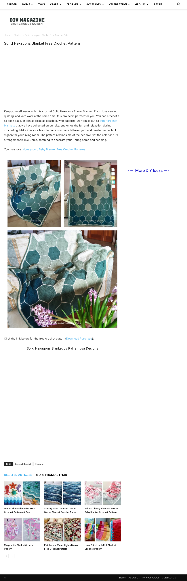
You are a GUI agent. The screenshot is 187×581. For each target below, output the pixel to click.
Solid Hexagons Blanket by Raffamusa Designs (62, 348)
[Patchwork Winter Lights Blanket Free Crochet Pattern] (62, 529)
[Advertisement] (116, 21)
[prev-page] (6, 556)
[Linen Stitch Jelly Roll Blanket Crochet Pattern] (103, 529)
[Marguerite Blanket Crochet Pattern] (22, 529)
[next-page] (12, 556)
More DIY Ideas (149, 170)
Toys (41, 4)
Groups (140, 4)
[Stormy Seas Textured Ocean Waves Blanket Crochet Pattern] (62, 493)
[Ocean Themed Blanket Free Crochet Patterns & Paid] (22, 493)
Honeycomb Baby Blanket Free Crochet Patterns (54, 149)
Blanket (18, 35)
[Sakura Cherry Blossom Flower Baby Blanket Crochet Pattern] (103, 493)
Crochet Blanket (23, 464)
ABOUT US (134, 577)
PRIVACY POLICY (150, 577)
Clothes (72, 4)
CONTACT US (169, 577)
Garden (12, 4)
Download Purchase (79, 338)
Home (26, 4)
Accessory (93, 4)
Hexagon (39, 464)
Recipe (158, 4)
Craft (54, 4)
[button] (178, 4)
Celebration (118, 4)
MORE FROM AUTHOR (51, 475)
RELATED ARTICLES (18, 475)
